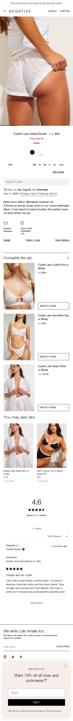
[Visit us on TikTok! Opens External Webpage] (13, 656)
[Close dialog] (65, 665)
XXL (61, 164)
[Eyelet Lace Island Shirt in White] (18, 445)
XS (35, 165)
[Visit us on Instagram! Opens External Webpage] (5, 656)
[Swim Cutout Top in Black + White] (52, 445)
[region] (36, 3)
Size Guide (58, 171)
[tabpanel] (36, 71)
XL (54, 164)
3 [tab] (45, 125)
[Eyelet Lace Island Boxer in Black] (32, 151)
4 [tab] (64, 125)
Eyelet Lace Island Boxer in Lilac (23, 561)
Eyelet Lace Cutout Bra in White (53, 266)
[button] (6, 11)
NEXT (36, 702)
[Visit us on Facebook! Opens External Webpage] (21, 656)
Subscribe (62, 646)
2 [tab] (27, 125)
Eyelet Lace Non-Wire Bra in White (53, 317)
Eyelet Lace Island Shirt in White (52, 368)
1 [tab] (9, 125)
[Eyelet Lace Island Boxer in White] (40, 151)
